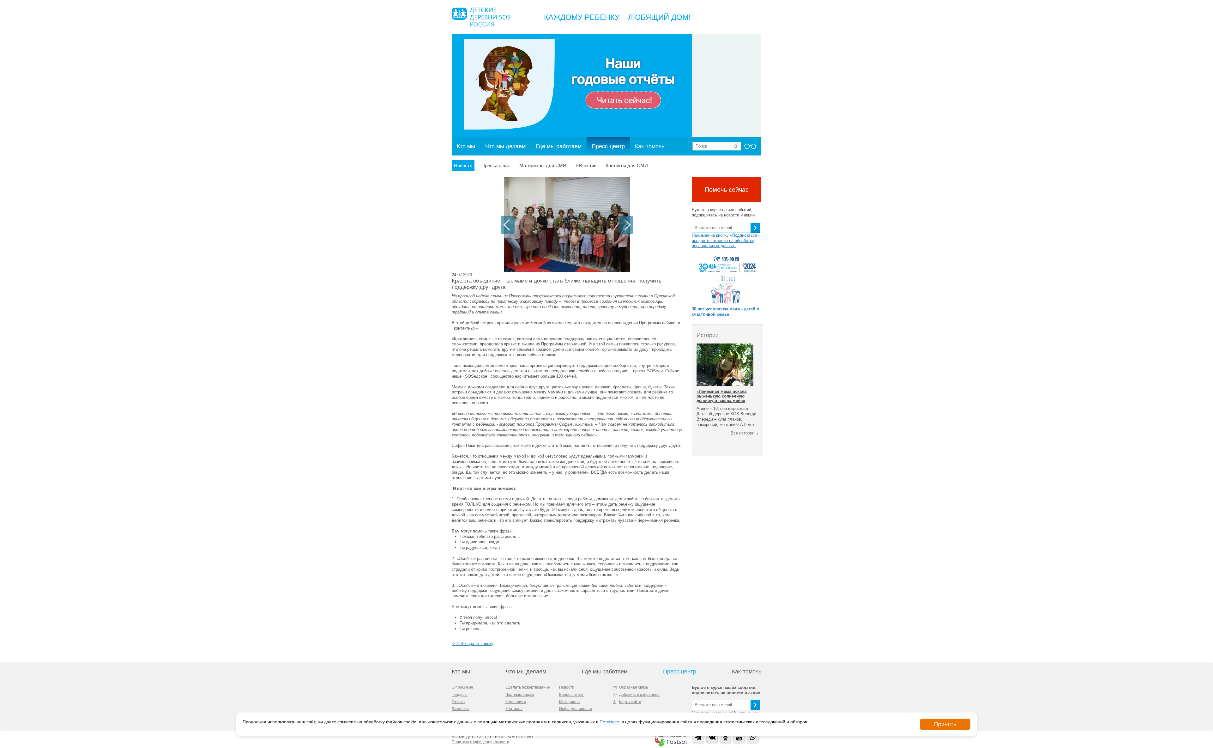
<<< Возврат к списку (472, 643)
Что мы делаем (505, 146)
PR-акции (586, 165)
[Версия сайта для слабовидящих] (750, 148)
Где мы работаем (559, 146)
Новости (463, 165)
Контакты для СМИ (627, 165)
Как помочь (649, 146)
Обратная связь (633, 687)
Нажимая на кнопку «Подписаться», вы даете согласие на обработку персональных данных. (726, 240)
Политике (609, 721)
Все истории (742, 433)
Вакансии (460, 709)
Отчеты (458, 702)
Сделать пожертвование (527, 687)
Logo (481, 17)
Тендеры (460, 694)
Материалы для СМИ (542, 165)
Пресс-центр (608, 146)
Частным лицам (519, 694)
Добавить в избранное (639, 694)
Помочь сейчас (727, 189)
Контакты (513, 709)
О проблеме (462, 687)
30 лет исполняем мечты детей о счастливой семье (725, 312)
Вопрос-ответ (571, 694)
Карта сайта (630, 702)
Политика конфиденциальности (480, 742)
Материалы (569, 702)
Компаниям (515, 702)
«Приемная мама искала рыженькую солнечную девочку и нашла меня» (721, 396)
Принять (945, 724)
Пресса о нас (495, 165)
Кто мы (466, 146)
